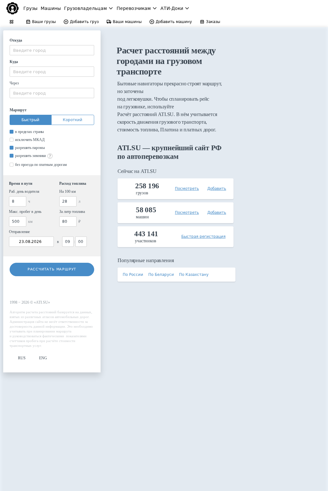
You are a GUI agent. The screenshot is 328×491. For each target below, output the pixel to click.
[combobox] (52, 50)
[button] (18, 358)
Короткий (72, 120)
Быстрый (30, 120)
